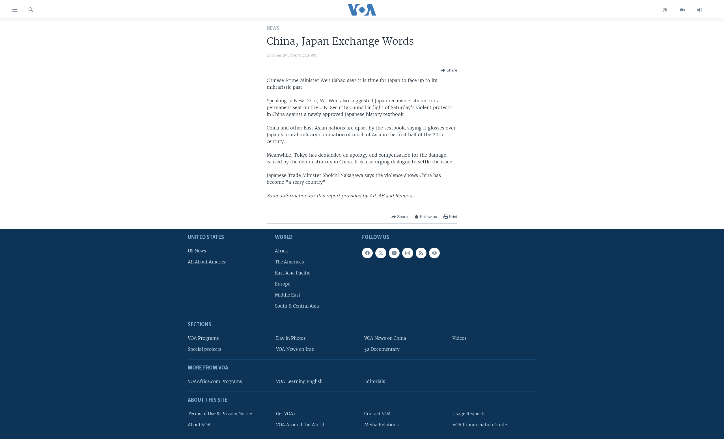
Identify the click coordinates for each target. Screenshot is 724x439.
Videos (460, 338)
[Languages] (665, 10)
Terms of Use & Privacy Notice (220, 413)
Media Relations (381, 424)
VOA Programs (203, 338)
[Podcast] (434, 252)
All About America (207, 261)
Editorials (374, 381)
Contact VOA (377, 413)
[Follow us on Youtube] (394, 252)
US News (197, 250)
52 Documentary (382, 349)
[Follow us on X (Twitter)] (380, 252)
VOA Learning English (299, 381)
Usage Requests (469, 413)
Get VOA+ (286, 413)
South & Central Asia (297, 306)
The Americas (289, 261)
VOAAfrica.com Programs (215, 381)
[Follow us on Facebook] (367, 252)
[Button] (449, 70)
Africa (281, 250)
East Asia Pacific (292, 272)
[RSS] (421, 252)
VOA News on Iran (295, 349)
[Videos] (682, 10)
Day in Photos (291, 338)
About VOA (199, 424)
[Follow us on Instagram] (407, 252)
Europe (282, 284)
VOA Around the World (300, 424)
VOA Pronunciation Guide (480, 424)
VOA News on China (385, 338)
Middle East (287, 295)
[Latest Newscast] (699, 10)
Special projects (204, 349)
